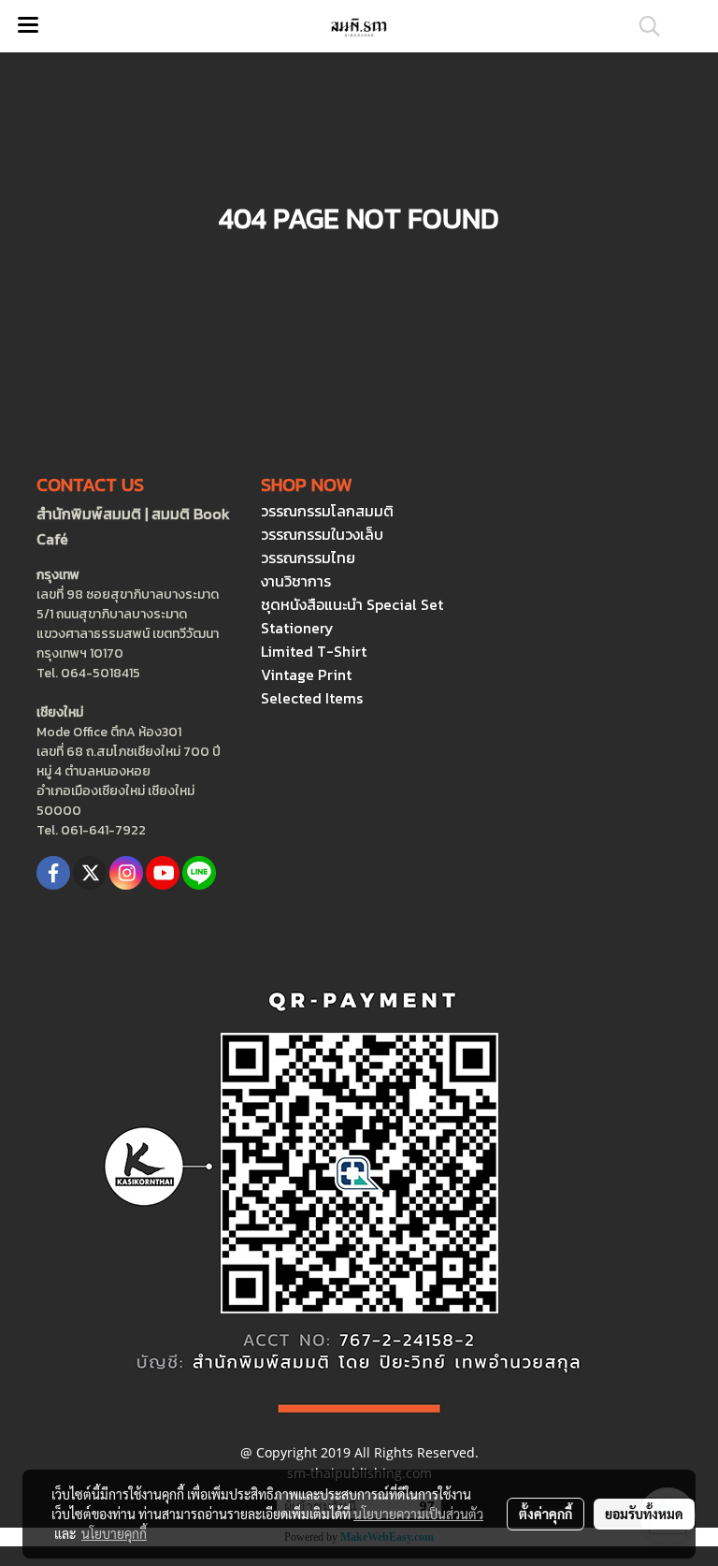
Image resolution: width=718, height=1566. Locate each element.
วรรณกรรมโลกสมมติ (327, 511)
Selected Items (312, 698)
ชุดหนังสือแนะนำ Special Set (352, 604)
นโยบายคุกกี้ (114, 1533)
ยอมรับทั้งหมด (644, 1513)
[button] (643, 26)
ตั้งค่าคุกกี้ (545, 1513)
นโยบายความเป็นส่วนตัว (418, 1513)
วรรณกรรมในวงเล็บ (322, 534)
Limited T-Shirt (313, 651)
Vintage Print (306, 674)
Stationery (297, 627)
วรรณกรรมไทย (308, 557)
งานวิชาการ (296, 581)
